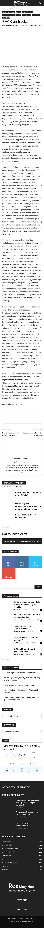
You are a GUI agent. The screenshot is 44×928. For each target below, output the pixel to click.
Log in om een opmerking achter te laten (22, 541)
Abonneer (9, 569)
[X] (10, 31)
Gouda (18, 15)
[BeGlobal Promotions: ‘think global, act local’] (7, 652)
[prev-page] (3, 526)
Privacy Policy (29, 919)
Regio (4, 12)
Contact (20, 919)
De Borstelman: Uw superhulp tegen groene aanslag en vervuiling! (26, 604)
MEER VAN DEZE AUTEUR (13, 486)
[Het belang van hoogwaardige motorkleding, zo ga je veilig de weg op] (8, 506)
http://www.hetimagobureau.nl (22, 462)
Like (9, 557)
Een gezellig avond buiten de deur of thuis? (20, 673)
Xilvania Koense (18, 610)
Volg (22, 557)
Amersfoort (11, 12)
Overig (24, 12)
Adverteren (12, 919)
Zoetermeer (6, 17)
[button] (4, 3)
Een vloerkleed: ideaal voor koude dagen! (19, 685)
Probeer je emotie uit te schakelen (32, 434)
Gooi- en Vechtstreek (9, 15)
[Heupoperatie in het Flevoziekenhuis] (7, 629)
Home (4, 9)
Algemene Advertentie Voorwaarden (22, 921)
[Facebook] (4, 31)
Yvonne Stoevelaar (12, 25)
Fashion (30, 12)
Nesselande (35, 15)
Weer (6, 741)
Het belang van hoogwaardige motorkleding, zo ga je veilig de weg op (28, 506)
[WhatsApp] (21, 31)
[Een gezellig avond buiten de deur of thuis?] (8, 495)
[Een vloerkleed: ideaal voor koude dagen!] (8, 517)
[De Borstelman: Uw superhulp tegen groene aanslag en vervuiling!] (7, 605)
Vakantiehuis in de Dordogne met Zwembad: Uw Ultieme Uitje (22, 691)
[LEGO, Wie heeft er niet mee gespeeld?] (7, 641)
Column (11, 9)
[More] (26, 31)
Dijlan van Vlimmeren (20, 620)
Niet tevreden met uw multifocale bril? (10, 434)
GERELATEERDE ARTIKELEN (14, 483)
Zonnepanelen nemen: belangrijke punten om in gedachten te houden (21, 698)
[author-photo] (22, 455)
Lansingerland (26, 15)
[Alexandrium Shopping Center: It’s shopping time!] (7, 618)
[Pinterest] (15, 31)
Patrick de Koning (19, 631)
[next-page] (7, 526)
